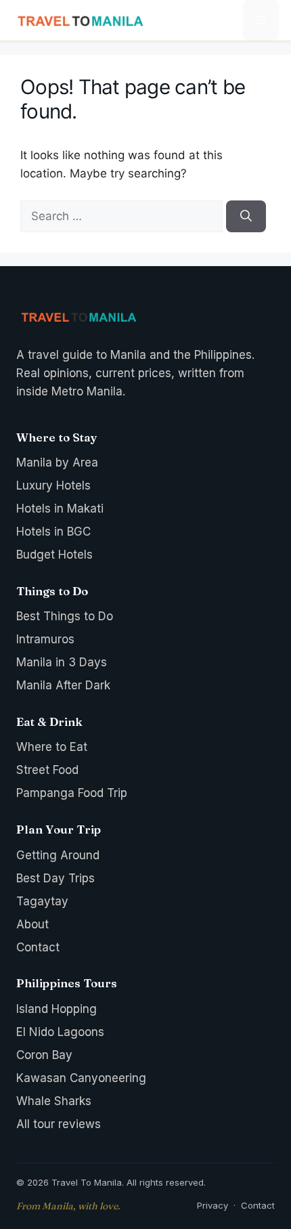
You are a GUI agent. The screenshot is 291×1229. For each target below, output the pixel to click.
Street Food (47, 770)
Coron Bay (44, 1055)
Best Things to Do (64, 616)
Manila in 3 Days (61, 662)
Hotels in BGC (53, 531)
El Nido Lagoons (60, 1032)
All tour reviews (58, 1124)
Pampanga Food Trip (71, 793)
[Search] (246, 216)
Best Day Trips (55, 878)
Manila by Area (57, 462)
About (32, 924)
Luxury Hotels (53, 485)
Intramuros (45, 639)
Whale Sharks (53, 1101)
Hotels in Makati (60, 508)
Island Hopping (56, 1009)
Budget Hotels (54, 554)
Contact (38, 947)
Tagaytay (42, 901)
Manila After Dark (63, 685)
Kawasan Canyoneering (81, 1078)
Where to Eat (51, 747)
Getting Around (57, 855)
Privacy (212, 1205)
